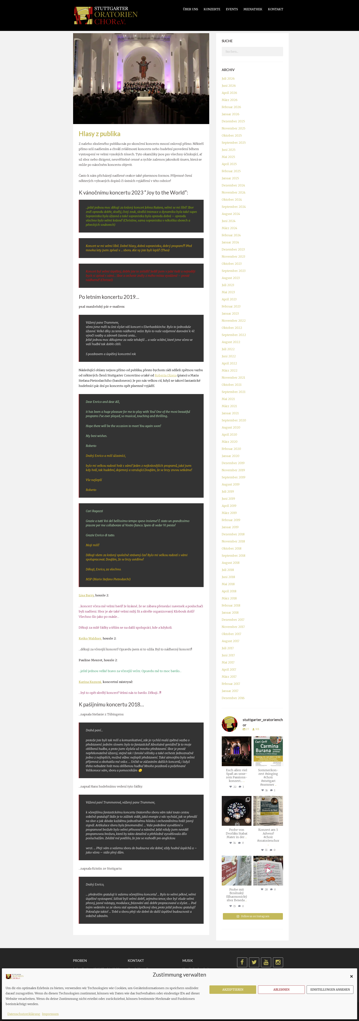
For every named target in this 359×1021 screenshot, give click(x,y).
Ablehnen (281, 989)
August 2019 (231, 484)
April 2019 (229, 506)
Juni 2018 (228, 577)
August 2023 (231, 278)
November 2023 (233, 256)
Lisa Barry (86, 595)
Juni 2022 (229, 356)
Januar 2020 (230, 456)
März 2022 (229, 370)
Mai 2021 (228, 399)
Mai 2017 (228, 662)
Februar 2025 (231, 171)
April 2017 (229, 669)
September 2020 (234, 420)
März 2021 (229, 406)
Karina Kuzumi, (90, 682)
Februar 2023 (231, 306)
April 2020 (229, 434)
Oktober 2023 (232, 264)
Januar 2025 (230, 178)
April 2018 (229, 591)
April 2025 (229, 164)
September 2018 (233, 555)
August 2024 (231, 214)
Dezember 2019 (233, 463)
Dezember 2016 (233, 698)
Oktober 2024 (232, 199)
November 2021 (233, 377)
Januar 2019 (230, 527)
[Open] (236, 751)
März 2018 (229, 598)
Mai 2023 (228, 292)
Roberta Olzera (166, 375)
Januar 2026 (230, 114)
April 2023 (229, 299)
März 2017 (229, 676)
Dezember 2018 (233, 534)
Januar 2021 (230, 413)
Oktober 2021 (232, 385)
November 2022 (234, 320)
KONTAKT (275, 9)
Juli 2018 (228, 570)
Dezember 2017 (233, 620)
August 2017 (230, 641)
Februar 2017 (231, 684)
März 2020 (229, 442)
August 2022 (231, 342)
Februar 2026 (231, 107)
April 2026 (229, 93)
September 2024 (234, 207)
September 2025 (234, 142)
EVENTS (232, 9)
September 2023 (234, 271)
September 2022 (234, 335)
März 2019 (229, 513)
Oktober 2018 (231, 548)
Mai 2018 (228, 584)
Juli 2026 (228, 78)
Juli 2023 (228, 285)
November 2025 (233, 128)
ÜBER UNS (190, 9)
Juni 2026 (229, 86)
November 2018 (233, 541)
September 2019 (233, 477)
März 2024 (229, 228)
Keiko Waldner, (90, 638)
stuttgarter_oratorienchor (237, 740)
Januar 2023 (230, 313)
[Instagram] (248, 762)
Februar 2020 (231, 449)
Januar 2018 (230, 612)
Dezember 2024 (233, 185)
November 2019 (233, 470)
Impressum (50, 1014)
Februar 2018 (231, 605)
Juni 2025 (228, 150)
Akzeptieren (232, 989)
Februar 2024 (231, 235)
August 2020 (231, 427)
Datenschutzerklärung (23, 1014)
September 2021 (234, 392)
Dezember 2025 (233, 121)
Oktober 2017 (231, 634)
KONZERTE (212, 9)
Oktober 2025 (232, 135)
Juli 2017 (228, 648)
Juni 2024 (229, 221)
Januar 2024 (230, 242)
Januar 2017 (230, 691)
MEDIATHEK (252, 9)
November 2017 (233, 627)
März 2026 (229, 100)
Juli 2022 (228, 349)
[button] (351, 976)
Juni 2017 (228, 655)
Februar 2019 (231, 520)
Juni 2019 (228, 498)
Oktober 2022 (232, 328)
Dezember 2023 (233, 249)
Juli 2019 (228, 491)
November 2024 (234, 192)
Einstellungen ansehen (330, 989)
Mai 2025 (228, 157)
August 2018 (231, 563)
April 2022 (229, 363)
